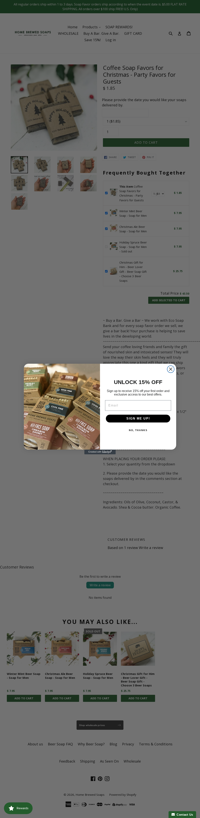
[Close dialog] (170, 369)
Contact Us (184, 814)
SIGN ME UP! (138, 418)
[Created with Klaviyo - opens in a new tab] (100, 452)
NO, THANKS (138, 430)
